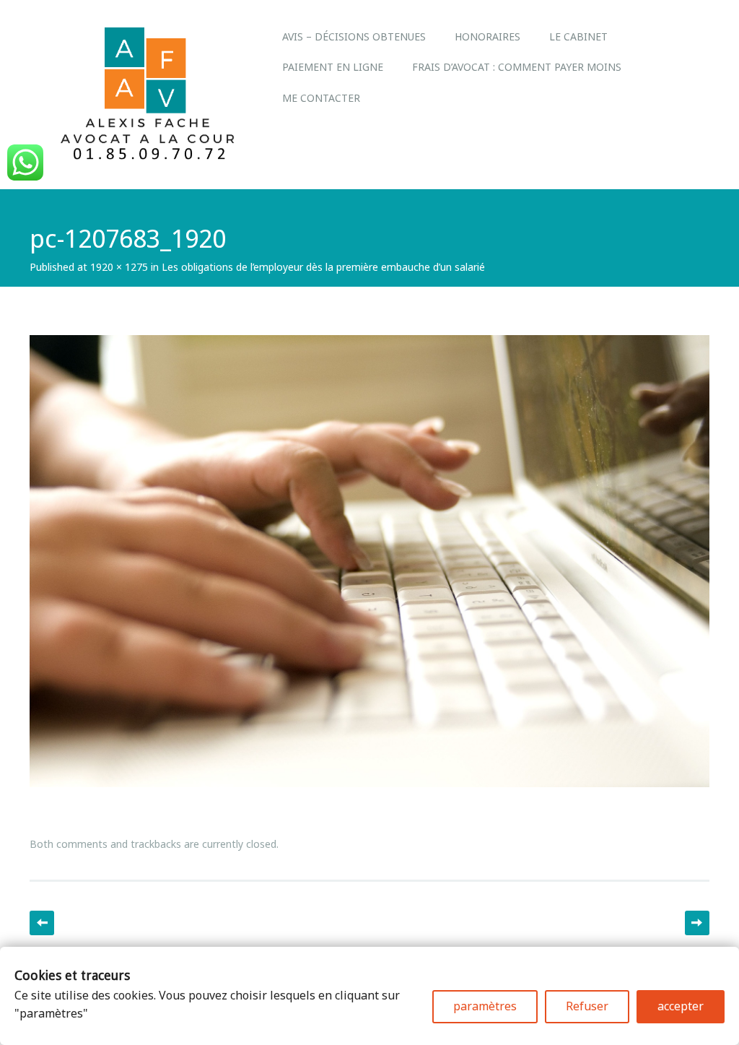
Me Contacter (321, 98)
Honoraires (487, 36)
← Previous (42, 923)
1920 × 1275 (119, 267)
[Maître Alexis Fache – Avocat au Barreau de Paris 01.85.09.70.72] (149, 158)
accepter (680, 1006)
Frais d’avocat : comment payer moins (516, 67)
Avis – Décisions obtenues (354, 36)
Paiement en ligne (332, 67)
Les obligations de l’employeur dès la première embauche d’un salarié (323, 267)
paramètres (485, 1006)
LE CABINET (578, 36)
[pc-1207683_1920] (369, 800)
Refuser (587, 1006)
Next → (697, 923)
